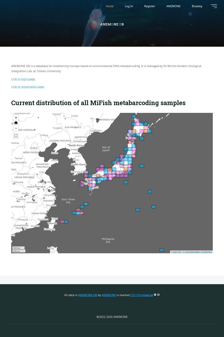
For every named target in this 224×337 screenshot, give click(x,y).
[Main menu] (214, 6)
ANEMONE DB (87, 295)
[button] (16, 122)
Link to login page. (23, 79)
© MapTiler (176, 251)
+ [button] (16, 117)
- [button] (16, 128)
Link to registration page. (27, 87)
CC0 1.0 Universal (141, 295)
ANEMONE (109, 295)
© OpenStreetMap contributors (197, 251)
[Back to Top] (210, 323)
